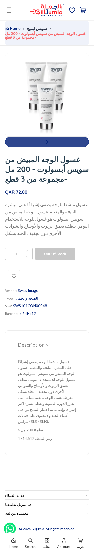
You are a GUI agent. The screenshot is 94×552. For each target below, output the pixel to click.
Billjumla (38, 529)
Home (15, 28)
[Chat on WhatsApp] (10, 526)
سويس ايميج (37, 28)
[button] (47, 142)
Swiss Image (28, 290)
